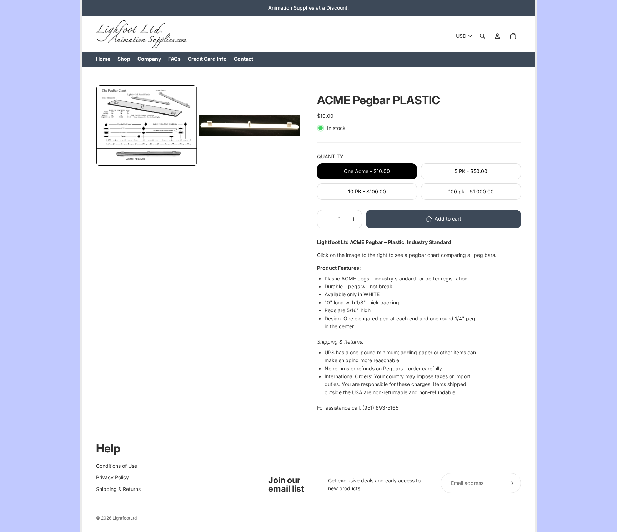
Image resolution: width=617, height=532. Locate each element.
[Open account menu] (497, 36)
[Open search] (482, 36)
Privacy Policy (112, 477)
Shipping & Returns (118, 489)
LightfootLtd (124, 518)
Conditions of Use (116, 466)
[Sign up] (511, 483)
